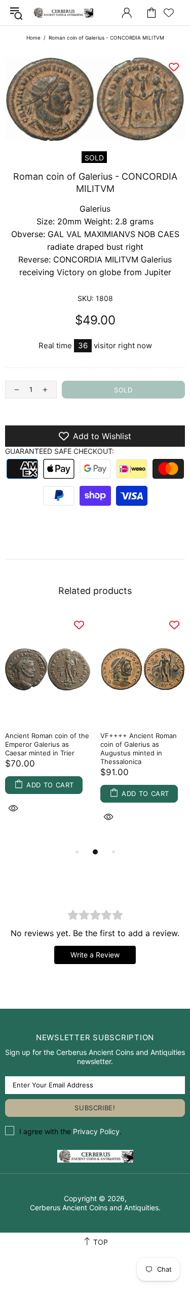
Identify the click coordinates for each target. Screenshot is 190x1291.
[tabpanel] (47, 726)
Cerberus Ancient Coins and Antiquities (62, 13)
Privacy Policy (96, 1131)
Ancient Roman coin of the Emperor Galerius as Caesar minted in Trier (47, 744)
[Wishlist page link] (169, 13)
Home (33, 38)
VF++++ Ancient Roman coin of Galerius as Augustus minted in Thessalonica (138, 749)
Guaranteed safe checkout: (59, 451)
